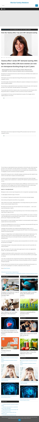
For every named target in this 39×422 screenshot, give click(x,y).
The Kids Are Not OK (6, 350)
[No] (37, 418)
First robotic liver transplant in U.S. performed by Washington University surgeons (9, 332)
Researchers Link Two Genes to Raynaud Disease (10, 272)
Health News (7, 29)
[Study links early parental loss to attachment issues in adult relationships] (10, 377)
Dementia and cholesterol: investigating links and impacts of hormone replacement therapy (21, 273)
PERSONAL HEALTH (5, 276)
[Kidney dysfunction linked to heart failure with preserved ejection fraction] (10, 394)
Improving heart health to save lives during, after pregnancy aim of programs (28, 293)
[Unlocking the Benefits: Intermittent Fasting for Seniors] (10, 359)
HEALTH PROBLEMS (24, 276)
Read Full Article (7, 268)
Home (3, 29)
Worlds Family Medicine (19, 3)
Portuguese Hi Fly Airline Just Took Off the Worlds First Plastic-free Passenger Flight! (10, 293)
